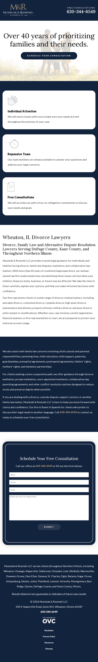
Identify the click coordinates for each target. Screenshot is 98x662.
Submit (49, 527)
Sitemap (49, 649)
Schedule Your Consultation (49, 56)
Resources (49, 643)
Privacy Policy (49, 636)
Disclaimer (49, 630)
